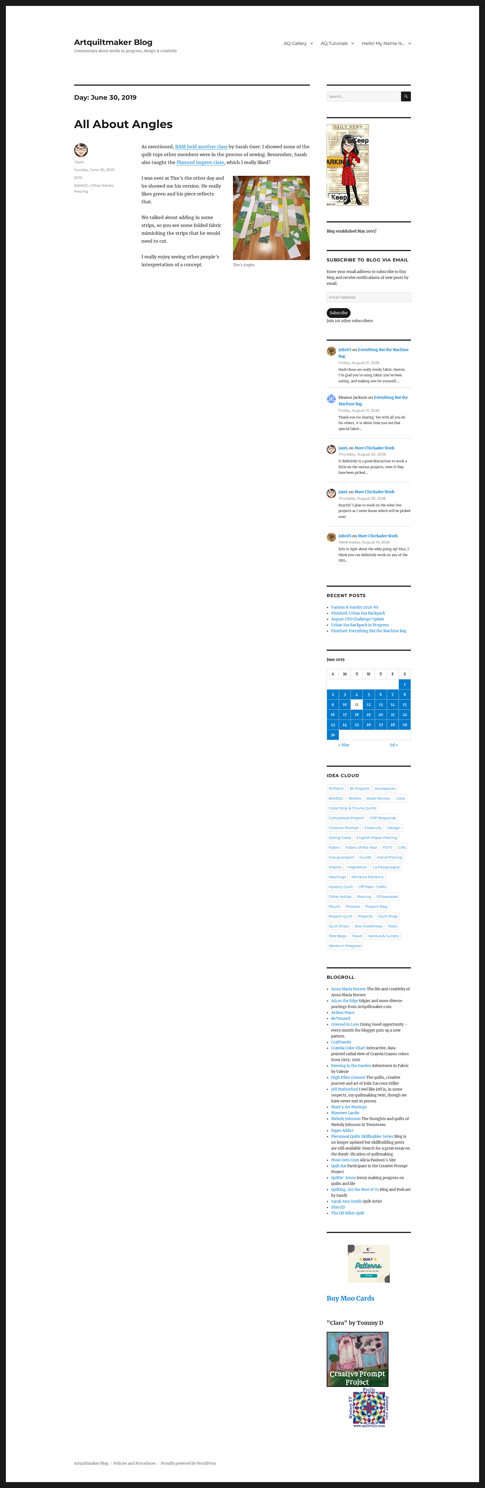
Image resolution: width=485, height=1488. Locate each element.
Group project (341, 857)
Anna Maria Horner (348, 989)
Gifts (402, 847)
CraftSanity (341, 1042)
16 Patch (336, 788)
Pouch (334, 906)
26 (368, 724)
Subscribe (338, 313)
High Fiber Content (348, 1077)
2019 (78, 177)
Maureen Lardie (345, 1113)
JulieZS (344, 349)
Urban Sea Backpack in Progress (360, 625)
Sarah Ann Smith (346, 1201)
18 (357, 714)
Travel (357, 936)
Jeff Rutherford (344, 1089)
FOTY (387, 847)
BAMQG (81, 185)
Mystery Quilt (341, 886)
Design (394, 827)
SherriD (338, 1207)
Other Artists (101, 185)
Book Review (378, 798)
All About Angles (123, 124)
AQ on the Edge (344, 1000)
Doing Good (340, 837)
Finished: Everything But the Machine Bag (368, 631)
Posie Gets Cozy (345, 1160)
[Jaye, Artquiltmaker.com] (369, 165)
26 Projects (359, 788)
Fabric (334, 847)
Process (353, 906)
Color (400, 798)
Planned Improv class (200, 162)
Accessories (385, 788)
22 (404, 714)
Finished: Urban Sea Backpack (358, 613)
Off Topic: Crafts (372, 886)
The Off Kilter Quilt (347, 1213)
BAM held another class (201, 146)
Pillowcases (387, 896)
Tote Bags (337, 936)
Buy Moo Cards (350, 1298)
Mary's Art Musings (349, 1107)
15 (405, 704)
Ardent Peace (342, 1012)
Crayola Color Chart (348, 1048)
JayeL (79, 162)
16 (333, 714)
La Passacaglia (386, 867)
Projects (365, 916)
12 (369, 704)
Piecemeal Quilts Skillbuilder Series (362, 1136)
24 (344, 724)
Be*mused (340, 1018)
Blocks (355, 798)
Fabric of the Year (361, 847)
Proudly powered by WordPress (188, 1463)
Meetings (337, 877)
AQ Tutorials (334, 43)
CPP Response (383, 818)
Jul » (394, 745)
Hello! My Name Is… (383, 43)
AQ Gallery (295, 43)
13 (381, 704)
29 (404, 724)
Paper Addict (342, 1130)
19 (369, 714)
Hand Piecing (389, 857)
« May (343, 745)
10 (345, 704)
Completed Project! (346, 818)
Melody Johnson (346, 1118)
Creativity (373, 827)
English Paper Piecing (376, 837)
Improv (335, 867)
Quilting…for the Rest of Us (355, 1189)
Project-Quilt (340, 916)
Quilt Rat (338, 1166)
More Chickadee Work (374, 448)
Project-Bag (376, 906)
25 (356, 724)
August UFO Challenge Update (357, 619)
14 (393, 704)
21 (393, 714)
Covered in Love (345, 1024)
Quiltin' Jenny (343, 1177)
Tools (392, 926)
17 (345, 714)
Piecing (81, 191)
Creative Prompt (344, 827)
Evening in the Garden (351, 1065)
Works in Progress (345, 945)
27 (381, 724)
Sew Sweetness (368, 926)
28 (392, 724)
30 (333, 734)
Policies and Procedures (134, 1463)
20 (380, 714)
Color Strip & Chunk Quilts (352, 808)
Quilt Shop (388, 916)
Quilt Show (339, 926)
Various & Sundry (383, 936)
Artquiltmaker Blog (113, 42)
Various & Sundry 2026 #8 (354, 607)
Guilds (365, 857)
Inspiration (357, 867)
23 (333, 724)
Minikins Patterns (367, 877)
